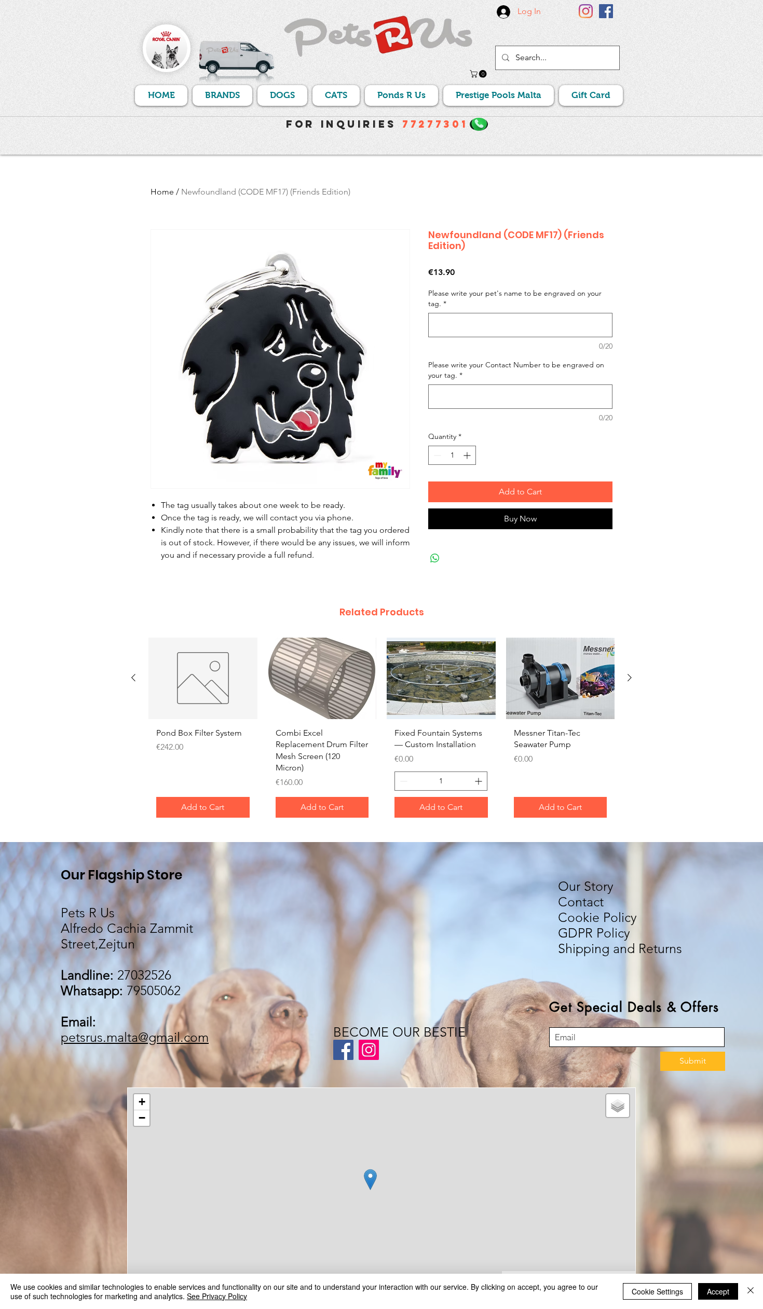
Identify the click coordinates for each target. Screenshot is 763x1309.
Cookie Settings (657, 1291)
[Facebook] (606, 11)
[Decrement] (436, 455)
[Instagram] (586, 11)
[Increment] (467, 455)
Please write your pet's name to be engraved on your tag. (515, 298)
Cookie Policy (597, 917)
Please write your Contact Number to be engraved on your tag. (516, 370)
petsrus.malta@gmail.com (135, 1037)
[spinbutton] (452, 455)
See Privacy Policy (217, 1296)
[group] (381, 731)
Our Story (586, 886)
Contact (581, 902)
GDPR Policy (594, 933)
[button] (479, 74)
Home (162, 192)
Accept (718, 1291)
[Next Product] (629, 677)
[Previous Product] (133, 677)
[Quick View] (202, 678)
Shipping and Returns (620, 948)
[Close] (750, 1291)
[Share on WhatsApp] (435, 558)
